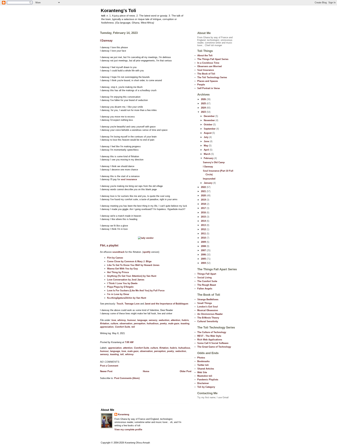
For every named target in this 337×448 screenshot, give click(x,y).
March (207, 154)
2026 (204, 99)
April (207, 149)
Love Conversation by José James (125, 279)
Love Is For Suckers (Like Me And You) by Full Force (135, 290)
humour (131, 320)
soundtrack (118, 252)
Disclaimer (203, 383)
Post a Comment (109, 365)
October (208, 124)
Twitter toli (203, 365)
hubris (185, 320)
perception (139, 323)
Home (146, 371)
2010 (204, 237)
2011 (204, 233)
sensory (153, 320)
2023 (204, 112)
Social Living (204, 277)
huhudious (152, 323)
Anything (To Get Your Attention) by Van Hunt (131, 276)
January (208, 183)
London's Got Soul (207, 306)
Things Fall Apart (206, 274)
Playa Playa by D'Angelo (120, 287)
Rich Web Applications (209, 339)
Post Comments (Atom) (127, 378)
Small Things (204, 303)
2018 (204, 204)
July (206, 137)
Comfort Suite (122, 326)
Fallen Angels (204, 288)
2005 (204, 258)
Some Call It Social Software (212, 343)
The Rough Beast (206, 285)
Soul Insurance (205, 70)
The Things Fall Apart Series (212, 59)
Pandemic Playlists (207, 379)
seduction (164, 320)
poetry (163, 323)
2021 (204, 191)
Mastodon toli (204, 376)
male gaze (173, 323)
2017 (204, 208)
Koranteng (123, 414)
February (209, 158)
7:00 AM (129, 342)
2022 (204, 187)
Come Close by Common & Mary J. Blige (129, 261)
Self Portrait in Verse (208, 88)
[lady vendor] (146, 238)
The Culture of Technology (211, 332)
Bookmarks (203, 361)
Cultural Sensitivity (207, 321)
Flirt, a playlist (109, 245)
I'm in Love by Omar (118, 294)
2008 (204, 246)
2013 (204, 225)
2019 (204, 199)
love (113, 320)
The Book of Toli (206, 73)
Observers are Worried (209, 66)
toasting (185, 323)
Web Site (202, 372)
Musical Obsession (207, 310)
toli (133, 326)
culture (114, 323)
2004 (204, 263)
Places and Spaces (207, 81)
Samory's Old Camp (214, 162)
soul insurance (129, 179)
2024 (204, 107)
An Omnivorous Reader (210, 314)
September (210, 128)
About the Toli (205, 55)
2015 (204, 216)
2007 (204, 250)
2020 (204, 195)
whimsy (121, 320)
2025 (204, 103)
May (206, 145)
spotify (146, 252)
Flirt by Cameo (115, 257)
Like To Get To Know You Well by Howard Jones (133, 265)
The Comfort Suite (207, 281)
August (208, 133)
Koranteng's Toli (118, 10)
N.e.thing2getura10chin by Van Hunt (126, 298)
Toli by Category (206, 387)
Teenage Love (132, 303)
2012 (204, 229)
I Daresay (106, 40)
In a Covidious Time (208, 63)
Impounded (209, 178)
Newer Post (106, 371)
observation (126, 323)
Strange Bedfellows (207, 299)
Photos (201, 357)
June (207, 141)
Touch (120, 303)
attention (175, 320)
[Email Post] (134, 342)
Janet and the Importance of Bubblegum (166, 303)
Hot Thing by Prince (118, 272)
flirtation (104, 323)
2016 (204, 212)
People (201, 84)
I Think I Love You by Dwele (122, 283)
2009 (204, 242)
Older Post (185, 371)
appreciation (107, 326)
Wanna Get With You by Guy (122, 268)
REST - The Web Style (209, 336)
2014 (204, 221)
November (210, 120)
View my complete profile (128, 429)
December (209, 116)
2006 (204, 254)
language (142, 320)
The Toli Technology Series (212, 77)
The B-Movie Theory (208, 317)
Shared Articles (205, 368)
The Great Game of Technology (214, 346)
